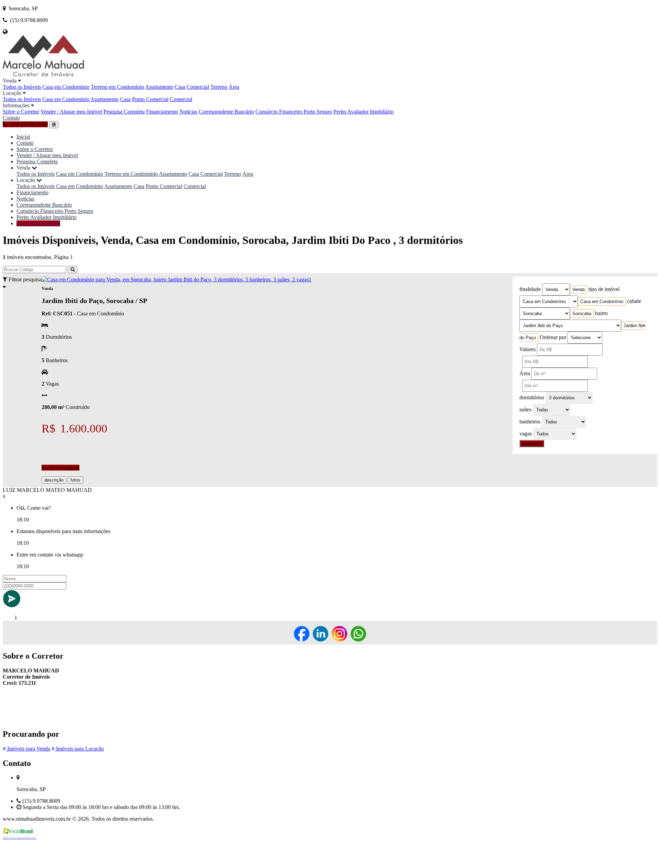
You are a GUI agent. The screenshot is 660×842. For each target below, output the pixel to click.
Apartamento (159, 87)
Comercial (198, 87)
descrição (54, 480)
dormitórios (531, 397)
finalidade (530, 289)
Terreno (218, 87)
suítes (525, 409)
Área (234, 87)
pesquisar (531, 443)
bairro (601, 313)
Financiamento (162, 112)
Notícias (188, 112)
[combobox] (578, 289)
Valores (527, 349)
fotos (75, 480)
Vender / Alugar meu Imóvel (71, 112)
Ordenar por (553, 337)
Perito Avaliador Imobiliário (363, 112)
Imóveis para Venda (28, 749)
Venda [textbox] (578, 289)
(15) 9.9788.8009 (40, 223)
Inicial (23, 137)
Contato (11, 118)
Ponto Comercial (150, 99)
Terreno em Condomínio (117, 87)
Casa (180, 87)
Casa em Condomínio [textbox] (601, 301)
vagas (525, 433)
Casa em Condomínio (65, 87)
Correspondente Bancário (226, 112)
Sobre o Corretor (21, 112)
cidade (634, 301)
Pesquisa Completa (124, 112)
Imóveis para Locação (79, 749)
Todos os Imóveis (22, 87)
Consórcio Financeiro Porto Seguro (293, 112)
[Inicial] (43, 74)
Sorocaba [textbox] (581, 313)
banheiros (529, 421)
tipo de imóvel (603, 289)
